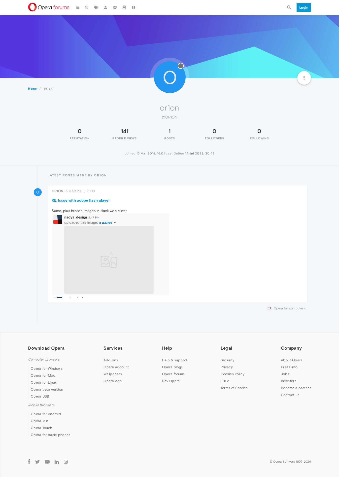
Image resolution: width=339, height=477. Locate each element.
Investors (288, 381)
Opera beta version (47, 389)
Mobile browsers (41, 405)
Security (227, 360)
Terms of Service (234, 388)
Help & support (174, 360)
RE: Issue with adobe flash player (81, 200)
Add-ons (110, 360)
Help (167, 348)
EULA (225, 381)
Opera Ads (112, 381)
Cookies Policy (232, 374)
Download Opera (46, 348)
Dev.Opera (171, 381)
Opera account (116, 367)
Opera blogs (172, 367)
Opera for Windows (47, 368)
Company (291, 348)
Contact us (290, 395)
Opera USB (40, 396)
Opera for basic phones (50, 435)
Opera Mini (40, 421)
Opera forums (173, 374)
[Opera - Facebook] (29, 461)
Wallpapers (112, 374)
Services (112, 348)
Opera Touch (41, 428)
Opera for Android (46, 414)
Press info (289, 367)
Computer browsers (44, 359)
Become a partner (296, 388)
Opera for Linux (44, 382)
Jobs (285, 374)
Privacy (227, 367)
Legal (227, 348)
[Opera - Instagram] (65, 461)
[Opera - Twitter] (37, 461)
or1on (57, 191)
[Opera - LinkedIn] (56, 461)
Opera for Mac (43, 375)
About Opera (292, 360)
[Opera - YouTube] (47, 461)
